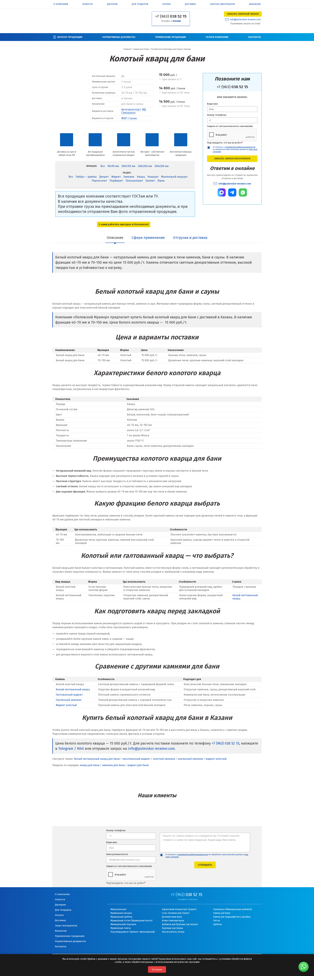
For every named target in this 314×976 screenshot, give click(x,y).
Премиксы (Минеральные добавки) (232, 909)
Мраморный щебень (121, 916)
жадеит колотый (216, 758)
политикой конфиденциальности (240, 147)
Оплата (166, 4)
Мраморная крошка (121, 913)
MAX (80, 748)
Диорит (104, 176)
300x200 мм (145, 166)
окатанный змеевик (190, 758)
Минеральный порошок (123, 924)
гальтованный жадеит (136, 758)
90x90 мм (113, 166)
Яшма (161, 180)
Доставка (190, 4)
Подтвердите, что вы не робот (225, 142)
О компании (60, 4)
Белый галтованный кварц (73, 689)
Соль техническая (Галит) (175, 913)
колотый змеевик (164, 758)
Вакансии (255, 4)
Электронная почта (117, 854)
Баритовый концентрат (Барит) (179, 909)
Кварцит (153, 176)
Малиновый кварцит (174, 176)
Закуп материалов (66, 925)
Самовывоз (128, 112)
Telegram (65, 748)
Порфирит (116, 180)
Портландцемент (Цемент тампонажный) (132, 931)
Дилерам (112, 4)
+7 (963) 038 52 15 (225, 743)
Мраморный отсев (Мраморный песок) (131, 920)
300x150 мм (128, 166)
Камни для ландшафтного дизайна (231, 916)
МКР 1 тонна (129, 118)
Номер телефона (216, 115)
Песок (216, 920)
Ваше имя (212, 104)
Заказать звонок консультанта (232, 158)
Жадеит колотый (66, 705)
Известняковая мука (173, 920)
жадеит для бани (138, 765)
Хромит (150, 180)
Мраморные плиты (120, 928)
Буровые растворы (172, 928)
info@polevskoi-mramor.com (245, 19)
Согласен (157, 969)
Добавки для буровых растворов (180, 924)
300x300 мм (162, 166)
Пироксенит (99, 180)
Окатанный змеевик (68, 699)
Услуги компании (217, 37)
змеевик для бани (113, 765)
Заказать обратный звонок (243, 14)
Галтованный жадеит (69, 694)
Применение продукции (170, 37)
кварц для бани (89, 765)
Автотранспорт (131, 109)
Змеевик (128, 176)
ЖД (144, 109)
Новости (87, 4)
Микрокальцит (118, 909)
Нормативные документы (118, 37)
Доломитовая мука (172, 916)
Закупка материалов (222, 4)
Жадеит (116, 176)
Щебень (217, 924)
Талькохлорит (134, 180)
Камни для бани (221, 913)
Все (102, 166)
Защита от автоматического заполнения (230, 126)
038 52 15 (170, 16)
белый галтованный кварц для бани (97, 758)
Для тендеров (140, 4)
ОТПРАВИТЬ (205, 864)
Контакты (254, 37)
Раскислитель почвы (173, 931)
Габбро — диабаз (86, 176)
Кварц (141, 176)
